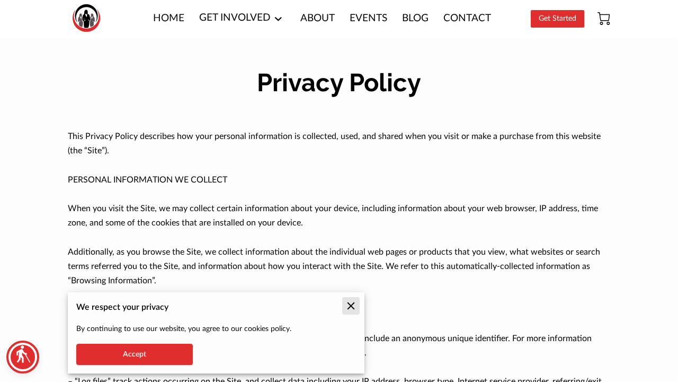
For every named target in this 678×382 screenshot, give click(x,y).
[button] (22, 357)
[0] (603, 18)
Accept (134, 354)
